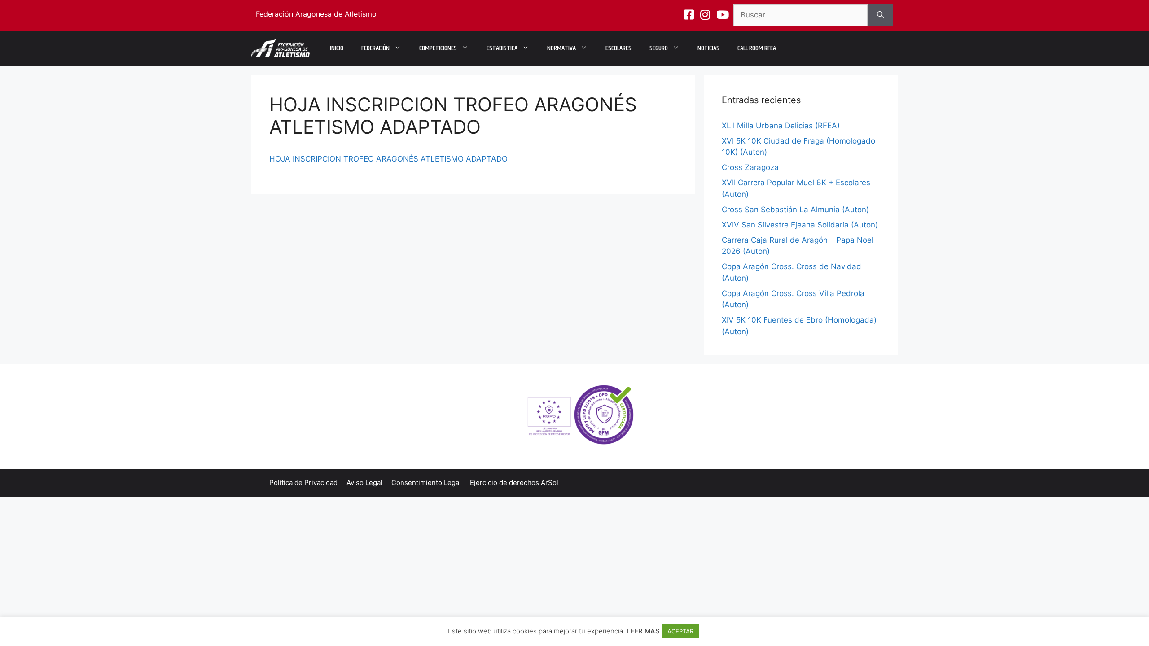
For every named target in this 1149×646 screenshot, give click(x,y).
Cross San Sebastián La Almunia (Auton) (795, 209)
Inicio (336, 48)
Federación (375, 48)
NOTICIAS (708, 48)
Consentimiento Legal (426, 482)
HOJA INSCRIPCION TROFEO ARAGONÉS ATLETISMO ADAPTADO (388, 158)
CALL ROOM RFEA (756, 48)
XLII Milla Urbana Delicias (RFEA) (781, 125)
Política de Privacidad (303, 482)
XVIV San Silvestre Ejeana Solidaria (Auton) (800, 224)
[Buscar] (880, 15)
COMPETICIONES (438, 48)
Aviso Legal (364, 482)
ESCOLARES (618, 48)
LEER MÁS (643, 631)
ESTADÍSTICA (502, 48)
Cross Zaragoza (750, 167)
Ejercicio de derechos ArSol (514, 482)
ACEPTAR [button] (680, 631)
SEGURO (658, 48)
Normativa (561, 48)
